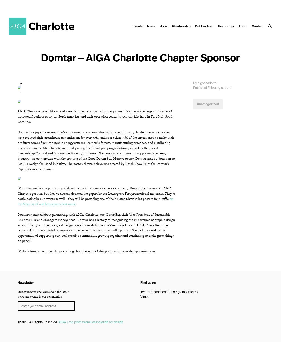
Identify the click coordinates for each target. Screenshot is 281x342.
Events (138, 26)
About (242, 26)
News (151, 26)
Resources (226, 26)
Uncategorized (208, 104)
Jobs (164, 26)
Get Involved (204, 26)
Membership (181, 26)
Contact (257, 26)
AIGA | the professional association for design (90, 322)
